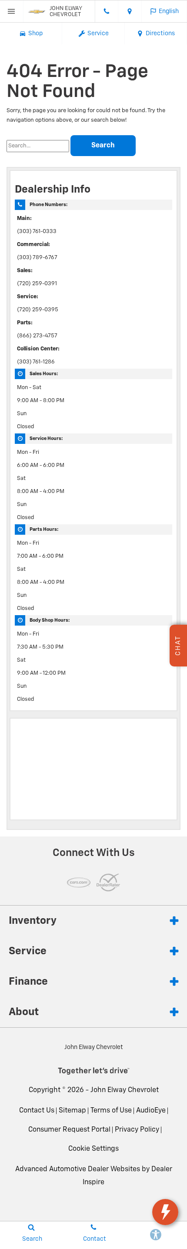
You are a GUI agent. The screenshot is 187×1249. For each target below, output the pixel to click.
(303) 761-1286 (36, 362)
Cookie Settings (93, 1149)
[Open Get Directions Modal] (130, 11)
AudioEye (151, 1110)
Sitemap (72, 1110)
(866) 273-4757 (37, 336)
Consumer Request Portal (69, 1129)
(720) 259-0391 (37, 283)
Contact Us (36, 1110)
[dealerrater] (108, 882)
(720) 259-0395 (37, 310)
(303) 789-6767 (37, 257)
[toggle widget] (165, 1212)
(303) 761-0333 (37, 231)
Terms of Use (111, 1110)
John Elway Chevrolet (124, 1090)
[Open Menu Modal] (11, 11)
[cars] (78, 882)
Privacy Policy (137, 1129)
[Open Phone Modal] (106, 11)
